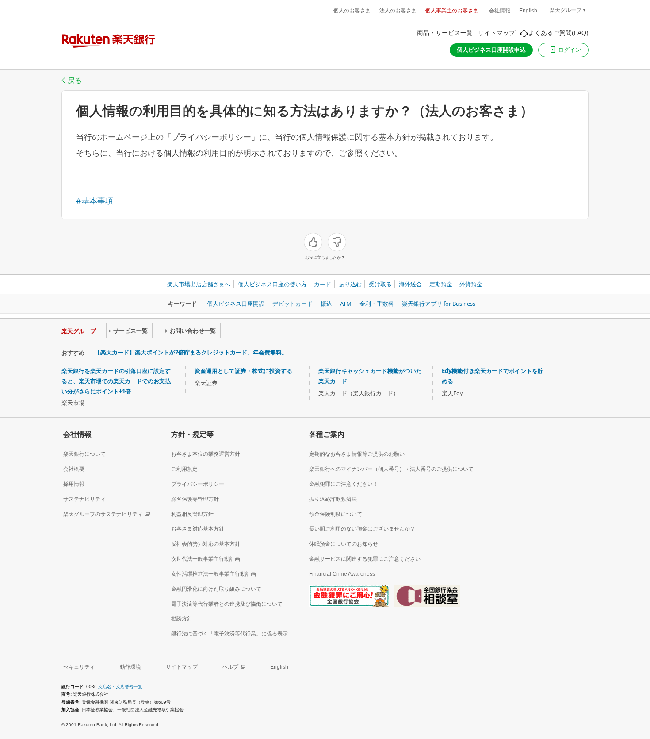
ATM (346, 304)
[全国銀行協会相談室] (427, 595)
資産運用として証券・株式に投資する (243, 371)
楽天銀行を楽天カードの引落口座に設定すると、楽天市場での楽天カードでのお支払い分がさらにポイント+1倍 (116, 381)
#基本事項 (94, 200)
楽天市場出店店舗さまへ (198, 284)
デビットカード (292, 304)
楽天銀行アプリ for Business (438, 304)
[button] (563, 50)
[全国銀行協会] (348, 595)
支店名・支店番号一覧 (120, 686)
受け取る (380, 284)
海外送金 (410, 284)
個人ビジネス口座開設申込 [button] (491, 49)
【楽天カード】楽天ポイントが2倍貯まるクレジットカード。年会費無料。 (191, 352)
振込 (326, 304)
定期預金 (440, 284)
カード (322, 284)
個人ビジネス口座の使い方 (272, 284)
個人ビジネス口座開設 (235, 304)
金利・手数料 (376, 304)
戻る (75, 80)
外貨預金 (470, 284)
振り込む (350, 284)
